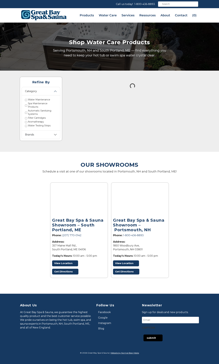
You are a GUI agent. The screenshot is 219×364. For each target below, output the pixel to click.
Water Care (108, 15)
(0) (194, 15)
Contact (181, 15)
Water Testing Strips (39, 125)
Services (128, 15)
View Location (63, 263)
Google (103, 317)
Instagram (104, 323)
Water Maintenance (39, 99)
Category (31, 91)
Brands (29, 134)
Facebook (104, 312)
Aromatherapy (36, 121)
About (165, 15)
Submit (151, 337)
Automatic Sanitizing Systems (39, 112)
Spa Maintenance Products (37, 105)
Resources (147, 15)
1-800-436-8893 (144, 4)
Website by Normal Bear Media (125, 353)
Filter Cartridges (37, 117)
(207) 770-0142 (71, 235)
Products (87, 15)
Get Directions (63, 271)
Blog (101, 328)
